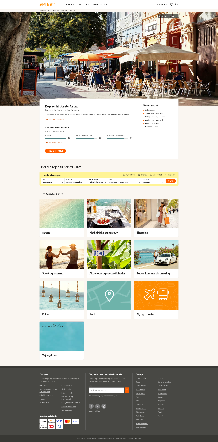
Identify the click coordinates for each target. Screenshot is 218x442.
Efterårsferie (140, 412)
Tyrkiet (160, 416)
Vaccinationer (66, 410)
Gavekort (139, 404)
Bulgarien (161, 401)
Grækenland (162, 393)
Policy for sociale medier (70, 403)
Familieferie (140, 389)
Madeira (161, 404)
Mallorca (161, 408)
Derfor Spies (44, 403)
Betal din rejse (141, 378)
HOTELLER (82, 4)
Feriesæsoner (141, 386)
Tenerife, (49, 109)
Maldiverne (162, 389)
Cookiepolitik (81, 438)
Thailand (161, 412)
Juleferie (139, 419)
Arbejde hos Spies (46, 395)
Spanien (75, 109)
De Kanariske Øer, (62, 109)
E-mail (91, 386)
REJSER (69, 4)
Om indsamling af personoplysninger (103, 396)
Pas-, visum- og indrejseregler (67, 398)
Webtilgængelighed (68, 406)
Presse (42, 399)
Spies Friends (141, 427)
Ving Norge (102, 438)
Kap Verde (161, 397)
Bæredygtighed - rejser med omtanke (48, 390)
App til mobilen (94, 411)
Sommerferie (141, 408)
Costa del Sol (163, 386)
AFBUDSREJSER (100, 4)
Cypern (160, 378)
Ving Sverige (110, 438)
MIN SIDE (161, 4)
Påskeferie (140, 416)
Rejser (138, 382)
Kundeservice (66, 385)
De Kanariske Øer (164, 382)
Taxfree (138, 397)
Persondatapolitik (92, 438)
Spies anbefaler (142, 423)
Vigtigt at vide (66, 389)
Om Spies (43, 385)
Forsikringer (140, 393)
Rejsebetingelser (67, 393)
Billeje (138, 401)
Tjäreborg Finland (121, 438)
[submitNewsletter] (127, 390)
